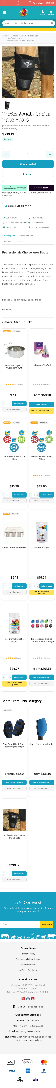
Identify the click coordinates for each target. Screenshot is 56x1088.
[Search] (52, 23)
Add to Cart (29, 164)
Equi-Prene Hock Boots (41, 744)
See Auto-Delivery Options (41, 592)
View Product (42, 404)
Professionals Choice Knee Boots (21, 40)
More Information (14, 409)
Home (6, 36)
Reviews (8, 241)
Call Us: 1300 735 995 (45, 3)
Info (10, 195)
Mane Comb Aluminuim (14, 547)
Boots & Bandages (29, 36)
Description (9, 236)
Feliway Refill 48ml (42, 365)
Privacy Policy (28, 953)
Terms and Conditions (28, 959)
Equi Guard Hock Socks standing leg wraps (14, 745)
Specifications (26, 236)
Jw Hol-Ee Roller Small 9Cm (14, 457)
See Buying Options (41, 677)
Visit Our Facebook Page (30, 1006)
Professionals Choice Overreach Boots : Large (42, 640)
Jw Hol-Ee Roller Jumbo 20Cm (41, 457)
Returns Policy (28, 964)
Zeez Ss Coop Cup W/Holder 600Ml (14, 366)
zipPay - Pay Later (28, 969)
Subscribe (47, 924)
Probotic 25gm (41, 547)
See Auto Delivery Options (41, 411)
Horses (15, 36)
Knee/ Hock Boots (14, 38)
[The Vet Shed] (24, 12)
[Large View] (7, 105)
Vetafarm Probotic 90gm (14, 640)
